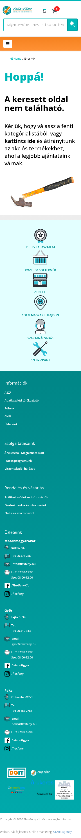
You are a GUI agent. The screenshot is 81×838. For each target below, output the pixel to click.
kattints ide (19, 141)
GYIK (7, 416)
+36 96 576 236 (21, 556)
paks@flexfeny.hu (24, 724)
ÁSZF (7, 392)
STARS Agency (62, 832)
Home (17, 58)
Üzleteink (11, 424)
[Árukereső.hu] (64, 773)
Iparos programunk (18, 461)
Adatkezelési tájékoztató (21, 400)
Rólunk (9, 408)
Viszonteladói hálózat (19, 469)
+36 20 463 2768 (21, 711)
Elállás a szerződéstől (19, 513)
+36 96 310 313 (21, 631)
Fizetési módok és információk (25, 505)
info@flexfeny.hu (24, 564)
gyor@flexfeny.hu (24, 644)
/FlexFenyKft (20, 585)
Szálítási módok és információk (26, 497)
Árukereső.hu (44, 794)
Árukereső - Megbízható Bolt (24, 453)
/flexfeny (17, 594)
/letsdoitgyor (20, 665)
